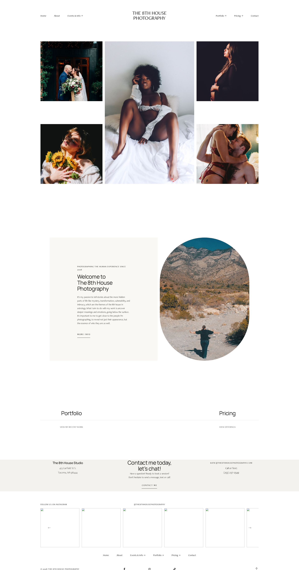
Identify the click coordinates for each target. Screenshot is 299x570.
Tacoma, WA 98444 (68, 472)
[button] (75, 16)
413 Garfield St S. (67, 468)
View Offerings (227, 427)
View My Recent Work (71, 427)
